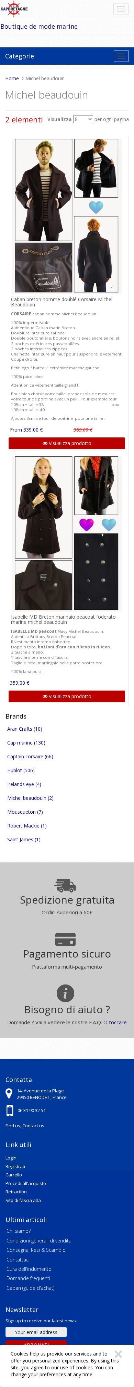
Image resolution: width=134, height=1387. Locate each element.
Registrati (15, 1166)
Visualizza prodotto (69, 443)
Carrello (13, 1175)
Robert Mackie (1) (27, 825)
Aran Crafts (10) (24, 728)
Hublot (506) (21, 770)
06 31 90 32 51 (32, 1110)
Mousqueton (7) (25, 811)
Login (10, 1158)
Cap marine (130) (26, 742)
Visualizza (59, 119)
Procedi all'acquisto (25, 1183)
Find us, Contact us (24, 1125)
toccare (118, 1022)
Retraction (16, 1192)
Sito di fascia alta (23, 1200)
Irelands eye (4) (24, 784)
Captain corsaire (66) (30, 756)
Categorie (19, 56)
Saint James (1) (24, 839)
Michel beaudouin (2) (30, 798)
